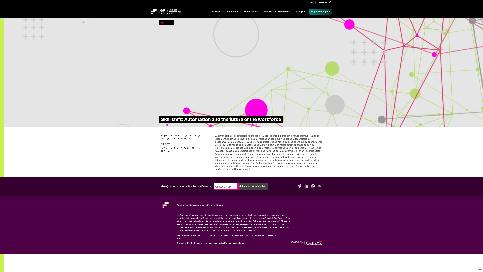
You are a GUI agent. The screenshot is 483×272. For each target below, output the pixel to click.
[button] (479, 269)
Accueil (166, 23)
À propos (300, 12)
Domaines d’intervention (225, 12)
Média (180, 239)
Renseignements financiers (189, 236)
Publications (251, 12)
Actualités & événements (277, 12)
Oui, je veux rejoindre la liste (252, 186)
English (310, 3)
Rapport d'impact (320, 12)
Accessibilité (237, 236)
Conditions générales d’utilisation (261, 236)
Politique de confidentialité (217, 236)
